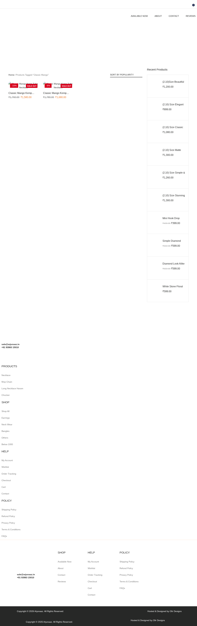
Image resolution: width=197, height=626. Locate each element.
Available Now (139, 16)
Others (5, 437)
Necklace (6, 375)
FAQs (4, 536)
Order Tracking (9, 474)
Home (11, 75)
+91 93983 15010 (25, 577)
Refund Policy (8, 516)
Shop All (5, 411)
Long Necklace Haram (12, 388)
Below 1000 (7, 444)
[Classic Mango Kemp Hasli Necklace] (23, 85)
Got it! (182, 5)
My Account (7, 460)
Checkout (6, 480)
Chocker (6, 395)
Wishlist (5, 467)
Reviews (190, 16)
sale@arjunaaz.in (26, 574)
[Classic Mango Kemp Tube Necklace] (58, 85)
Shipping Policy (9, 509)
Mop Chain (7, 382)
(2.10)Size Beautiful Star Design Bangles (174, 84)
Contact (174, 16)
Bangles (5, 431)
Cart (4, 487)
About (158, 16)
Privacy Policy (8, 523)
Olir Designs (176, 611)
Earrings (6, 418)
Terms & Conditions (11, 529)
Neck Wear (7, 424)
